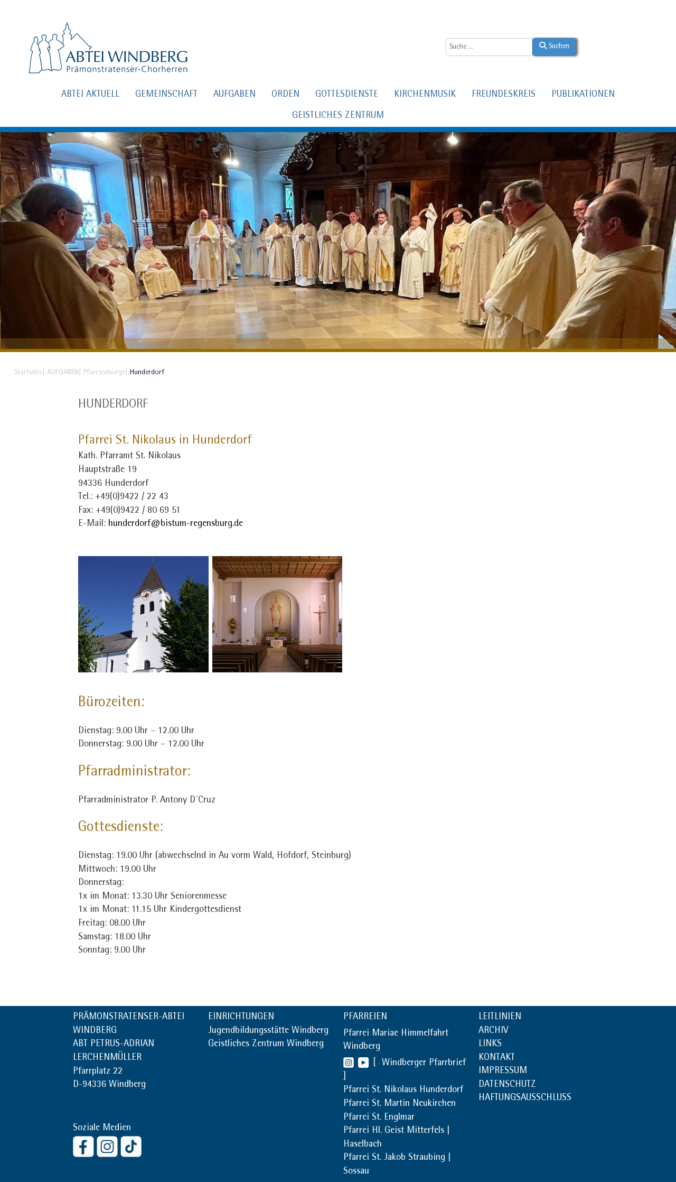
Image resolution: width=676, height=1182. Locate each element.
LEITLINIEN (499, 1017)
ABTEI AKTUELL (90, 95)
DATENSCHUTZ (507, 1085)
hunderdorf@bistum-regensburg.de (175, 524)
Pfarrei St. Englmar (379, 1118)
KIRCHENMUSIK (425, 95)
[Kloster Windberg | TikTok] (132, 1146)
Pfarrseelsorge (104, 372)
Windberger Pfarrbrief (423, 1063)
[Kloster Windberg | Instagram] (108, 1146)
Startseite (28, 372)
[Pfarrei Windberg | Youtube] (361, 1063)
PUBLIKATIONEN (583, 95)
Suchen (558, 46)
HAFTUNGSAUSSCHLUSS (524, 1098)
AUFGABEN (234, 95)
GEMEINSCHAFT (166, 95)
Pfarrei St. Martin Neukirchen (399, 1104)
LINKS (490, 1044)
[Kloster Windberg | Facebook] (85, 1146)
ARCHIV (493, 1031)
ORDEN (285, 95)
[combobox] (489, 47)
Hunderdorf (113, 405)
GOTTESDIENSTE (346, 95)
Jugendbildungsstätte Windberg (268, 1031)
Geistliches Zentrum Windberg (266, 1044)
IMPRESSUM (502, 1071)
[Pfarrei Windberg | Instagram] (348, 1063)
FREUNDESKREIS (504, 95)
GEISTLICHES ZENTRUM (338, 116)
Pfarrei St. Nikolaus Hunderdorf (403, 1090)
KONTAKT (496, 1058)
